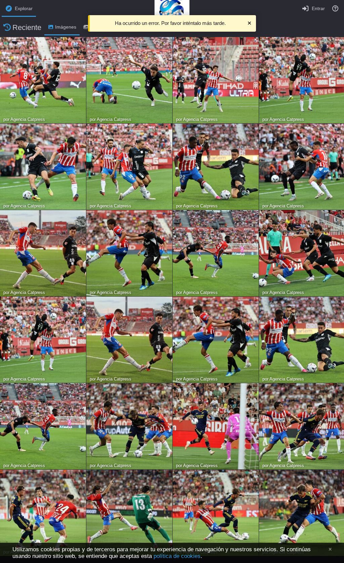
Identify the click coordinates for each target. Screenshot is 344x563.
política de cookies (177, 556)
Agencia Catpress (27, 119)
